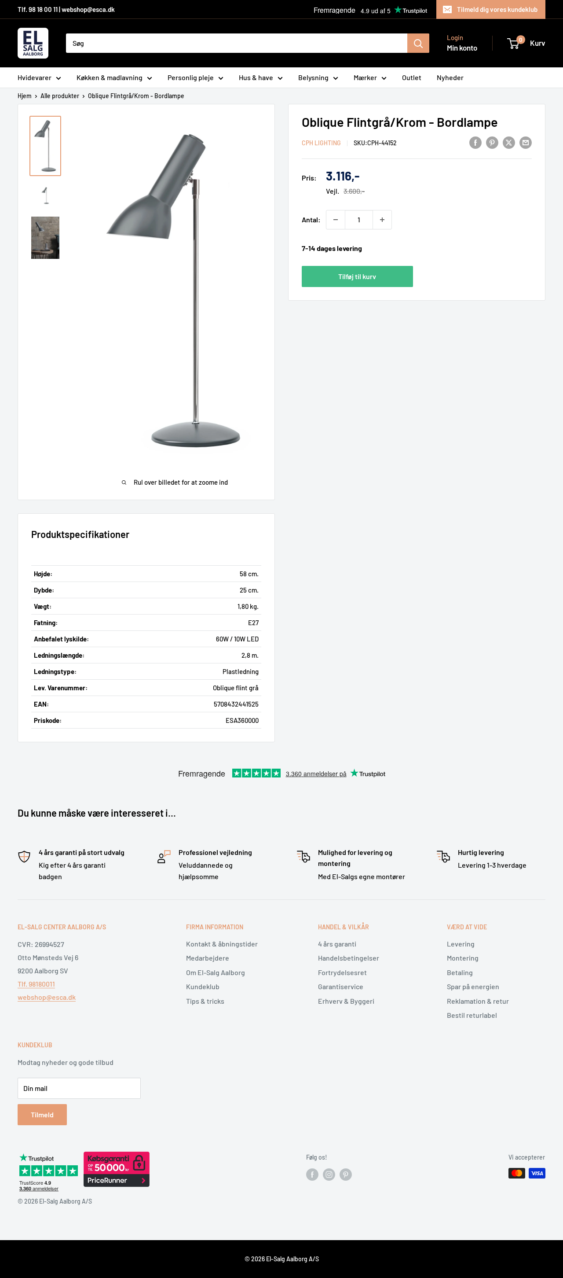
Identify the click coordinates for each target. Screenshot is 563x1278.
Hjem (25, 95)
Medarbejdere (207, 958)
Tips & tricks (205, 1001)
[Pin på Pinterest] (492, 142)
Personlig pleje (191, 77)
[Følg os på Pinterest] (346, 1174)
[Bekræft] (418, 43)
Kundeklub (202, 986)
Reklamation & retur (478, 1001)
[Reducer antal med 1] (335, 219)
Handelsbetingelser (348, 958)
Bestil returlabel (472, 1015)
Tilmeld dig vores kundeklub (497, 9)
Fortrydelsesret (342, 972)
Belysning (313, 77)
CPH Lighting (321, 143)
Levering (461, 943)
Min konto (462, 47)
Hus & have (256, 77)
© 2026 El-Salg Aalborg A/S (282, 1259)
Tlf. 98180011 (36, 984)
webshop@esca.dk (47, 997)
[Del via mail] (525, 142)
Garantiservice (340, 986)
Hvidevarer (34, 77)
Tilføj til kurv (357, 276)
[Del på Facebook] (475, 142)
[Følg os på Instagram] (329, 1174)
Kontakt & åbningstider (222, 943)
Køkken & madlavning (110, 77)
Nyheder (450, 77)
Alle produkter (59, 95)
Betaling (460, 972)
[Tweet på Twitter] (509, 142)
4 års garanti (337, 943)
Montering (463, 958)
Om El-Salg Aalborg (215, 972)
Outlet (411, 77)
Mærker (365, 77)
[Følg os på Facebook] (312, 1174)
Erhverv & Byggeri (346, 1001)
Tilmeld (42, 1114)
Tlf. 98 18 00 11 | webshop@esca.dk (66, 9)
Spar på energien (473, 986)
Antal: (311, 219)
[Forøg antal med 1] (382, 219)
